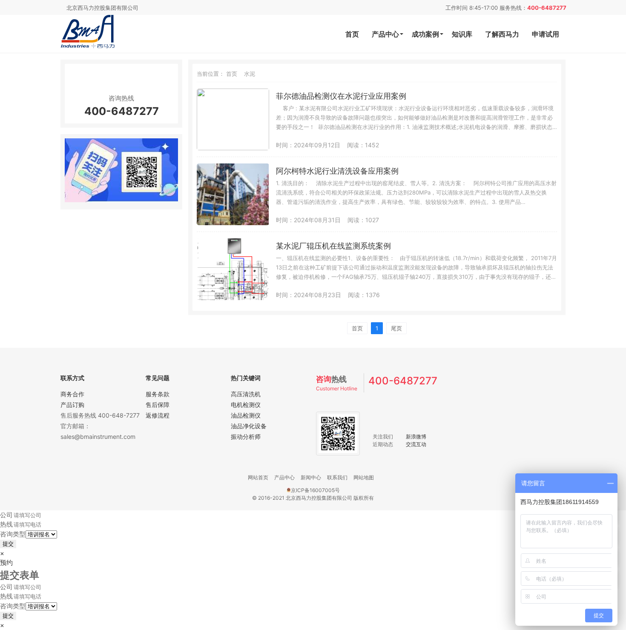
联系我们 (337, 477)
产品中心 (385, 34)
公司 (6, 515)
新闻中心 (311, 477)
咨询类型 (13, 534)
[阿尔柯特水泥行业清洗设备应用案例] (233, 223)
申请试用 (545, 34)
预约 (6, 562)
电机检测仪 (246, 404)
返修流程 (157, 415)
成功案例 (425, 34)
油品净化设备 (249, 426)
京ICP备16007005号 (315, 490)
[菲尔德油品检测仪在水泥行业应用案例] (233, 148)
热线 (6, 524)
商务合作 (72, 394)
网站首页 (258, 477)
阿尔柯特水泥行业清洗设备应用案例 (337, 170)
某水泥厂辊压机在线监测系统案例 (333, 245)
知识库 (462, 34)
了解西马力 (502, 34)
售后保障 (157, 404)
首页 (352, 34)
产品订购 (72, 404)
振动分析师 (246, 436)
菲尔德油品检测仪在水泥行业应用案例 (341, 96)
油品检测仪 (246, 415)
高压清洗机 (246, 394)
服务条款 (157, 394)
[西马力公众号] (121, 200)
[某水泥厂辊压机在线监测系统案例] (233, 298)
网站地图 (363, 477)
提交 (8, 544)
